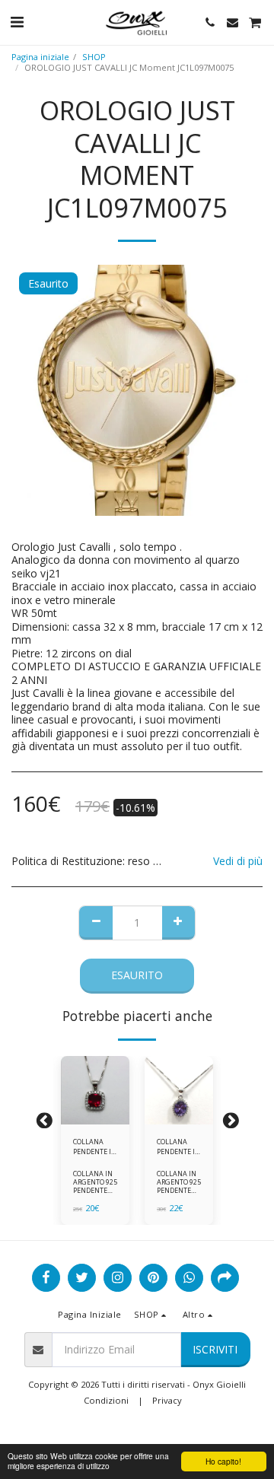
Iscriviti (215, 1349)
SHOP (94, 56)
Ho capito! (223, 1461)
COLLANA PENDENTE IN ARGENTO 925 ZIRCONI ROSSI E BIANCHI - (95, 1147)
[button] (17, 21)
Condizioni (106, 1400)
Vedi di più (238, 861)
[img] (95, 1090)
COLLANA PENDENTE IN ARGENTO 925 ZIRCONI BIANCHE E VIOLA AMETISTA (179, 1147)
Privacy (167, 1400)
